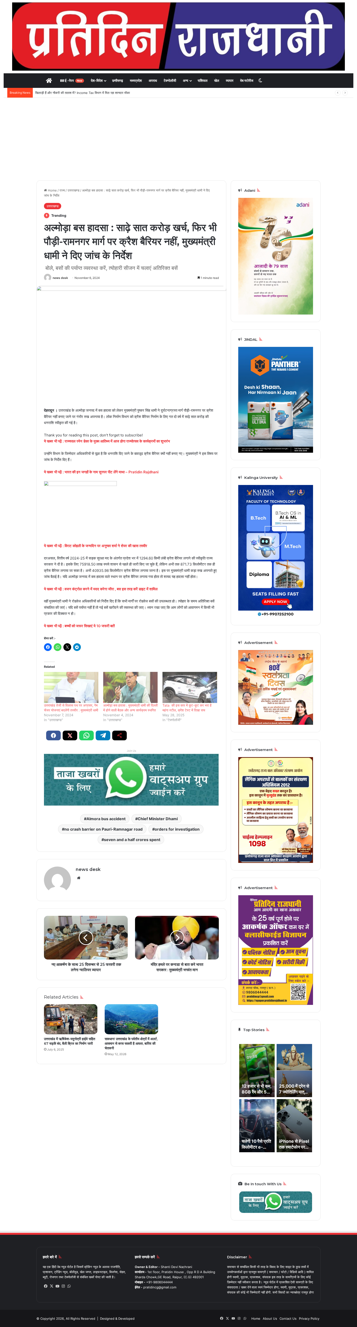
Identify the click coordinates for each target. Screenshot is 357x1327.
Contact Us (288, 1318)
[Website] (79, 878)
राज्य (62, 190)
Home (52, 190)
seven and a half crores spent (132, 839)
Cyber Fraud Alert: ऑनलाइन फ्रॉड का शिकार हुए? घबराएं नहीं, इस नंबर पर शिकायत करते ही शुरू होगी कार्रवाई (101, 93)
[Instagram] (63, 1286)
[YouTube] (57, 1286)
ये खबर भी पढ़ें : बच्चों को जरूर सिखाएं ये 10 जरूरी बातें (79, 626)
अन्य (185, 80)
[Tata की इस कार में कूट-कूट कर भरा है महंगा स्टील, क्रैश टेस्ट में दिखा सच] (189, 687)
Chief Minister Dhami (158, 818)
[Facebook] (46, 1286)
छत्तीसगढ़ (117, 80)
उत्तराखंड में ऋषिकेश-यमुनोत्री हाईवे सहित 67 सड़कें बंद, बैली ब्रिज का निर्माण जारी (69, 1041)
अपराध (153, 80)
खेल (216, 80)
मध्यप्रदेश (136, 80)
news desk (60, 278)
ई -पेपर (73, 80)
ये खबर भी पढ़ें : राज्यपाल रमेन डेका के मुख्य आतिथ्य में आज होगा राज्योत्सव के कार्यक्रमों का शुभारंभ (107, 441)
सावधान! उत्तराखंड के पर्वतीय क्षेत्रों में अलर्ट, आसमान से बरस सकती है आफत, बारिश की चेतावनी (131, 1043)
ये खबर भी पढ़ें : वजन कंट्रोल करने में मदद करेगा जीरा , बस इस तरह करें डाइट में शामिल (101, 589)
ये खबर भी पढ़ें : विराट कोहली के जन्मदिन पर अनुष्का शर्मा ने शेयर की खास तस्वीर (95, 545)
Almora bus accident (106, 818)
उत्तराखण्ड (73, 190)
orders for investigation (177, 829)
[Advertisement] (178, 139)
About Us (270, 1318)
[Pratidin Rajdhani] (178, 36)
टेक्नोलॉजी (170, 80)
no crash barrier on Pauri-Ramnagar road (103, 829)
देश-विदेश (97, 80)
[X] (51, 1286)
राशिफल (202, 80)
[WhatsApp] (69, 1286)
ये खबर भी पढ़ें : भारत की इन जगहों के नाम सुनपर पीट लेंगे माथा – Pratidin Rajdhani (101, 472)
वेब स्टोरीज (246, 80)
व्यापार (229, 80)
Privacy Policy (309, 1318)
